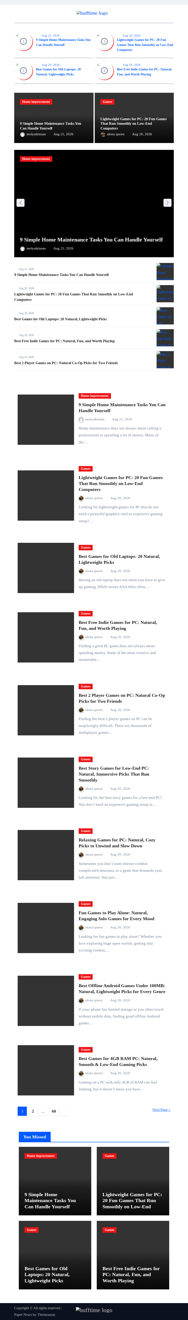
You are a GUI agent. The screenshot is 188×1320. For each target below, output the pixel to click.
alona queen (116, 134)
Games (107, 101)
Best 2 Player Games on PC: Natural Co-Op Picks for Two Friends (66, 363)
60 (54, 1111)
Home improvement (36, 101)
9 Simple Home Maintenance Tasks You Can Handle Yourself (91, 240)
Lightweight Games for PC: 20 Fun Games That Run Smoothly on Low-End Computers (145, 45)
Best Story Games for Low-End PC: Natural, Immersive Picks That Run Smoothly (114, 774)
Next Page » (161, 1110)
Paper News (23, 1315)
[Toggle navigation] (19, 13)
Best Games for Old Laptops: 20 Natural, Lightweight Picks (60, 319)
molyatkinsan (37, 134)
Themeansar (46, 1315)
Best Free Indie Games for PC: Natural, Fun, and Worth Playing (64, 341)
